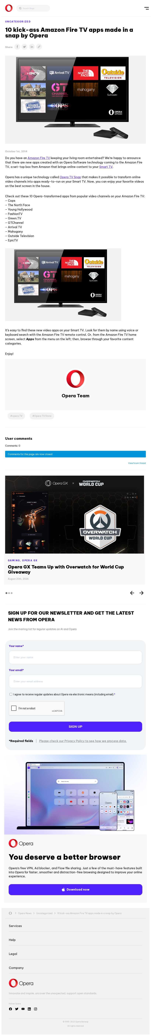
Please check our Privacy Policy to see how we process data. (83, 741)
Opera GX (30, 560)
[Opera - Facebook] (10, 1009)
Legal (13, 954)
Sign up (75, 726)
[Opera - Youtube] (23, 1009)
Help (12, 940)
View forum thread (137, 463)
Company (16, 968)
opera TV (17, 416)
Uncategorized (18, 21)
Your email (15, 670)
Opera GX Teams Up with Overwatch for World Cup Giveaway (66, 569)
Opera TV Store (42, 416)
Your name (15, 646)
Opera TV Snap (70, 177)
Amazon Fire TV (39, 158)
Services (15, 926)
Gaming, (15, 560)
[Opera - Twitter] (17, 1009)
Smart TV (106, 167)
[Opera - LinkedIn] (29, 1009)
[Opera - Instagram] (35, 1009)
